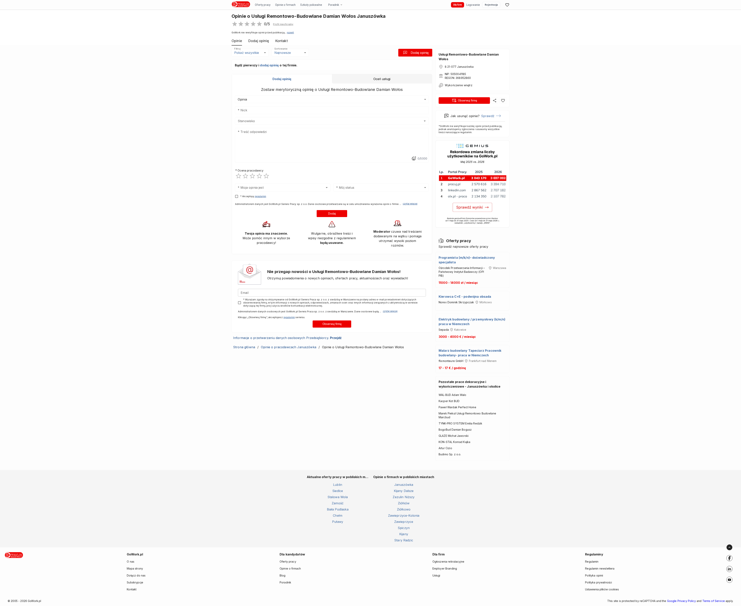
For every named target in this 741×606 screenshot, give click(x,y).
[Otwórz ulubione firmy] (507, 5)
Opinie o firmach (285, 4)
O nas (130, 561)
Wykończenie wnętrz (458, 85)
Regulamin (591, 561)
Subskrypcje (135, 582)
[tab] (282, 79)
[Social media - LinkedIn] (729, 569)
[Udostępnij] (494, 100)
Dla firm (457, 4)
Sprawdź (487, 116)
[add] (729, 558)
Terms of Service (713, 601)
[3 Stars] (252, 175)
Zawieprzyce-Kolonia (404, 515)
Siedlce (337, 491)
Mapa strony (135, 568)
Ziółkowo (403, 509)
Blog (283, 575)
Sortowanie (280, 48)
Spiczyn (404, 528)
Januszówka (403, 485)
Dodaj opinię (420, 53)
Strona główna (244, 347)
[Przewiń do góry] (729, 547)
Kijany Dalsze (404, 491)
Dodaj (332, 213)
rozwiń (290, 32)
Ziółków (403, 503)
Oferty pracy (263, 4)
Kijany (403, 534)
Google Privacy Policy (681, 601)
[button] (283, 24)
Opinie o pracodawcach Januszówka (288, 347)
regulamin (260, 196)
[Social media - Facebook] (729, 558)
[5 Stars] (266, 175)
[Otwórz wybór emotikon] (413, 158)
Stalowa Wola (337, 497)
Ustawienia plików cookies (602, 589)
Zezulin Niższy (403, 497)
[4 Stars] (259, 175)
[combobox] (326, 121)
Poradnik (333, 4)
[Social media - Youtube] (729, 580)
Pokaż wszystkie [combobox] (246, 53)
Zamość (337, 503)
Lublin (337, 485)
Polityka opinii (594, 575)
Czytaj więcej (410, 203)
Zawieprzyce (403, 522)
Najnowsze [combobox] (282, 53)
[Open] (424, 121)
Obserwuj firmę (332, 323)
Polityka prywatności (598, 582)
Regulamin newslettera (599, 568)
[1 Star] (238, 175)
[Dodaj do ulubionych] (503, 100)
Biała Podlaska (338, 509)
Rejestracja (491, 4)
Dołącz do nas (136, 575)
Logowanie (473, 4)
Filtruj (237, 48)
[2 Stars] (245, 175)
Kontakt (131, 589)
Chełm (337, 515)
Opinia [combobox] (242, 99)
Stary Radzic (403, 540)
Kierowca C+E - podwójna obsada (465, 296)
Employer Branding (444, 568)
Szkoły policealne (311, 4)
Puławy (337, 522)
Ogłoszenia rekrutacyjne (448, 561)
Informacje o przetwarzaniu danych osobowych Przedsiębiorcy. (287, 338)
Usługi (436, 575)
